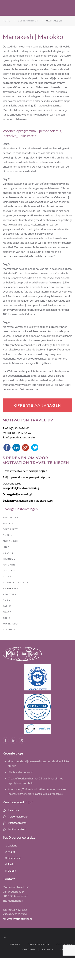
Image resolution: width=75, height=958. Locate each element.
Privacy (47, 949)
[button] (70, 7)
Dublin (8, 535)
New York (9, 594)
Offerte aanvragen (37, 405)
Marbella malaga (15, 582)
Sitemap (15, 944)
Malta (7, 576)
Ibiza (6, 547)
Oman (6, 600)
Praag (7, 612)
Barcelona (10, 517)
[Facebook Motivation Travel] (7, 447)
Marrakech (11, 588)
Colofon (28, 949)
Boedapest (10, 529)
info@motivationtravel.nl (20, 437)
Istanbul (9, 559)
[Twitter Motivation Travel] (34, 447)
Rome (6, 618)
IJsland (8, 553)
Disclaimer (64, 944)
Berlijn (8, 523)
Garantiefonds (38, 944)
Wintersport (12, 624)
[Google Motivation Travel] (25, 447)
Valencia (9, 629)
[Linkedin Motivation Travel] (16, 447)
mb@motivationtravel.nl (17, 918)
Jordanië (9, 565)
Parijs (7, 606)
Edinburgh (10, 541)
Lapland (9, 570)
